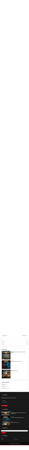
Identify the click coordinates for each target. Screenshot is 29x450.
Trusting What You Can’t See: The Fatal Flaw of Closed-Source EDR (18, 117)
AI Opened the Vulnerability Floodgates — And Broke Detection (18, 352)
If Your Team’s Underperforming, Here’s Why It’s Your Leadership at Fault (18, 293)
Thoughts (14, 342)
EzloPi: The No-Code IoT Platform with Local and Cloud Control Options (18, 25)
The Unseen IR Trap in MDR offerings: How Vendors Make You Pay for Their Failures (17, 190)
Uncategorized (10, 88)
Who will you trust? (14, 90)
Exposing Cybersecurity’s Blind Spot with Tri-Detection (17, 325)
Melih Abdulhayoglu (4, 73)
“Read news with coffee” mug (5, 386)
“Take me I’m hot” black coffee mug (5, 388)
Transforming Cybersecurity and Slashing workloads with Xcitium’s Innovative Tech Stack (18, 53)
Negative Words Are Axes (14, 370)
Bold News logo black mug (4, 384)
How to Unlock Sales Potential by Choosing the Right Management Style (18, 261)
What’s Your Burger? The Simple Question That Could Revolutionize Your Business (18, 224)
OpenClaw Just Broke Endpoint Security (16, 361)
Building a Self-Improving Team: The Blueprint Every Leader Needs (18, 153)
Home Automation (14, 341)
